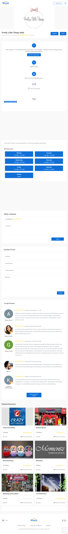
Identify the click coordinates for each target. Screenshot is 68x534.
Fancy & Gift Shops (27, 436)
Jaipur (39, 502)
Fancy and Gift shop (10, 102)
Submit (58, 239)
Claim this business (35, 88)
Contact (48, 525)
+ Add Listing (57, 3)
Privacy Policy (21, 525)
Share (63, 33)
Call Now (54, 33)
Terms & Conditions (35, 525)
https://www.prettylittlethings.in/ (34, 78)
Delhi (6, 436)
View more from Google (34, 395)
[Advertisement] (34, 195)
